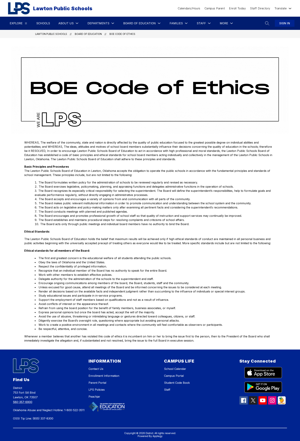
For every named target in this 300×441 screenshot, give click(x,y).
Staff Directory (260, 8)
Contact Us (96, 369)
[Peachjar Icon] (282, 403)
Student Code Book (177, 382)
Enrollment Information (104, 375)
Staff (167, 389)
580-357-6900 (22, 402)
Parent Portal (97, 382)
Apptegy (157, 436)
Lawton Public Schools (51, 33)
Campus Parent (215, 8)
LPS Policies (97, 389)
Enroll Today (237, 8)
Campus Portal (174, 375)
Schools (43, 23)
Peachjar (94, 396)
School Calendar (175, 369)
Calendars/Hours (189, 8)
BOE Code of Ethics (122, 33)
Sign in (284, 23)
